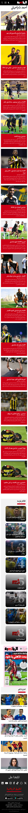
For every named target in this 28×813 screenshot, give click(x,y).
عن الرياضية (20, 805)
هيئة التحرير (15, 805)
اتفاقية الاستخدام (9, 805)
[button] (5, 2)
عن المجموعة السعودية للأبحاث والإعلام (14, 806)
